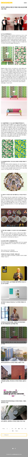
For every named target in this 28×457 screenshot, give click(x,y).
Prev (4, 428)
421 (12, 428)
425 (25, 428)
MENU (25, 2)
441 (12, 430)
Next (17, 430)
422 (15, 428)
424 (22, 428)
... (9, 428)
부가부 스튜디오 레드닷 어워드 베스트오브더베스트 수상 (14, 8)
